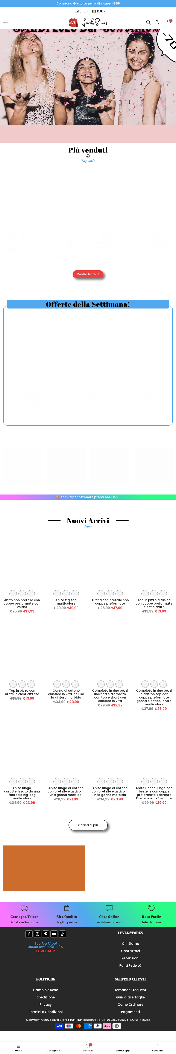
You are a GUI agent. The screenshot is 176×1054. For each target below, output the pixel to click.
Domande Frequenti (130, 990)
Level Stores (61, 1020)
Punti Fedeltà (130, 965)
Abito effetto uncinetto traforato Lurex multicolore (31, 401)
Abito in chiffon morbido (88, 400)
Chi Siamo (130, 943)
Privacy (45, 1004)
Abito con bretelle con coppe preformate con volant (22, 603)
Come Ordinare (130, 1004)
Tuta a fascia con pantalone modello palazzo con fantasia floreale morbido (22, 244)
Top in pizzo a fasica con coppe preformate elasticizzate (154, 603)
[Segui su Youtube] (54, 934)
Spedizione (46, 997)
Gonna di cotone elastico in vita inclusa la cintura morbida (66, 694)
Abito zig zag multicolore (66, 602)
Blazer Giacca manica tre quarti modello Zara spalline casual (111, 242)
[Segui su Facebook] (29, 934)
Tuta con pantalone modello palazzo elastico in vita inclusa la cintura (156, 244)
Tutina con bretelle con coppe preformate (110, 602)
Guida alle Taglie (130, 997)
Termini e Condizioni (46, 1012)
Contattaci (130, 951)
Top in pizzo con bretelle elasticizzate (22, 692)
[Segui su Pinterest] (45, 934)
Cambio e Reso (45, 990)
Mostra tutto (86, 274)
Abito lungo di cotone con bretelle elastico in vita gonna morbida (66, 791)
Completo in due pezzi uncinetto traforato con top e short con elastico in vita (110, 695)
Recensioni (130, 958)
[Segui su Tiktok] (62, 934)
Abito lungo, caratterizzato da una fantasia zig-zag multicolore (22, 793)
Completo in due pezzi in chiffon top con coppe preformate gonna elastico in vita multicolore (154, 697)
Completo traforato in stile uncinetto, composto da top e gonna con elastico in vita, (67, 246)
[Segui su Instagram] (37, 934)
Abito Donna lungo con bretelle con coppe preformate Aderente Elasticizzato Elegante (154, 793)
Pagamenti (130, 1012)
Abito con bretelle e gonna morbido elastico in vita (144, 401)
